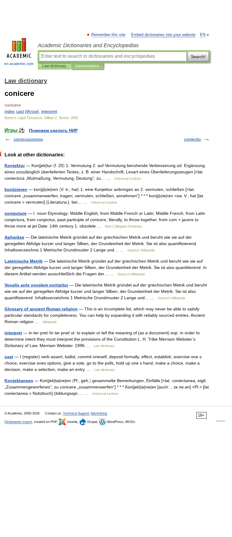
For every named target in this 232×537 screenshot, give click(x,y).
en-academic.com (19, 64)
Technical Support (76, 413)
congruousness (28, 139)
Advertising (99, 413)
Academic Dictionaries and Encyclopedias (88, 45)
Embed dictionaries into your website (163, 35)
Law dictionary (54, 66)
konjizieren (16, 189)
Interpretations (87, 66)
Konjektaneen (19, 380)
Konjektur (15, 165)
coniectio (192, 139)
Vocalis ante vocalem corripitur (36, 285)
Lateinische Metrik (24, 261)
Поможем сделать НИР (53, 130)
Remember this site (108, 35)
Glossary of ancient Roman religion (41, 308)
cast (9, 356)
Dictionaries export (18, 422)
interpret (13, 332)
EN (202, 35)
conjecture (16, 213)
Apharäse (14, 237)
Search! (198, 56)
